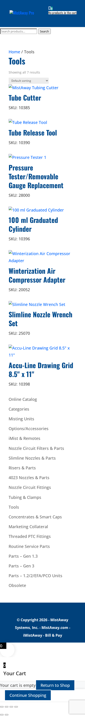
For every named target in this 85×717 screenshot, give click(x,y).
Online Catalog (23, 399)
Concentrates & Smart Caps (35, 517)
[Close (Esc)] (16, 706)
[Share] (11, 706)
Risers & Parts (22, 468)
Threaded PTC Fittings (30, 536)
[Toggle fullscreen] (6, 706)
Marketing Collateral (28, 526)
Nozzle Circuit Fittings (30, 487)
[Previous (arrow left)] (2, 714)
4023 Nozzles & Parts (29, 477)
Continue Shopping (28, 695)
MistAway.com (54, 627)
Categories (19, 409)
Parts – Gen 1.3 (23, 556)
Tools (14, 507)
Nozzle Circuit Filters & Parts (36, 448)
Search (44, 31)
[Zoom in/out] (2, 706)
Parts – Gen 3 (21, 566)
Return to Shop (55, 685)
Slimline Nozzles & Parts (32, 458)
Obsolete (17, 585)
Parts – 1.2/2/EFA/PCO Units (35, 575)
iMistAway (32, 635)
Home (14, 51)
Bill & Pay (53, 635)
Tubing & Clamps (25, 497)
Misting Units (21, 418)
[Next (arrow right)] (6, 714)
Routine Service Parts (29, 546)
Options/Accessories (29, 428)
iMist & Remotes (24, 438)
